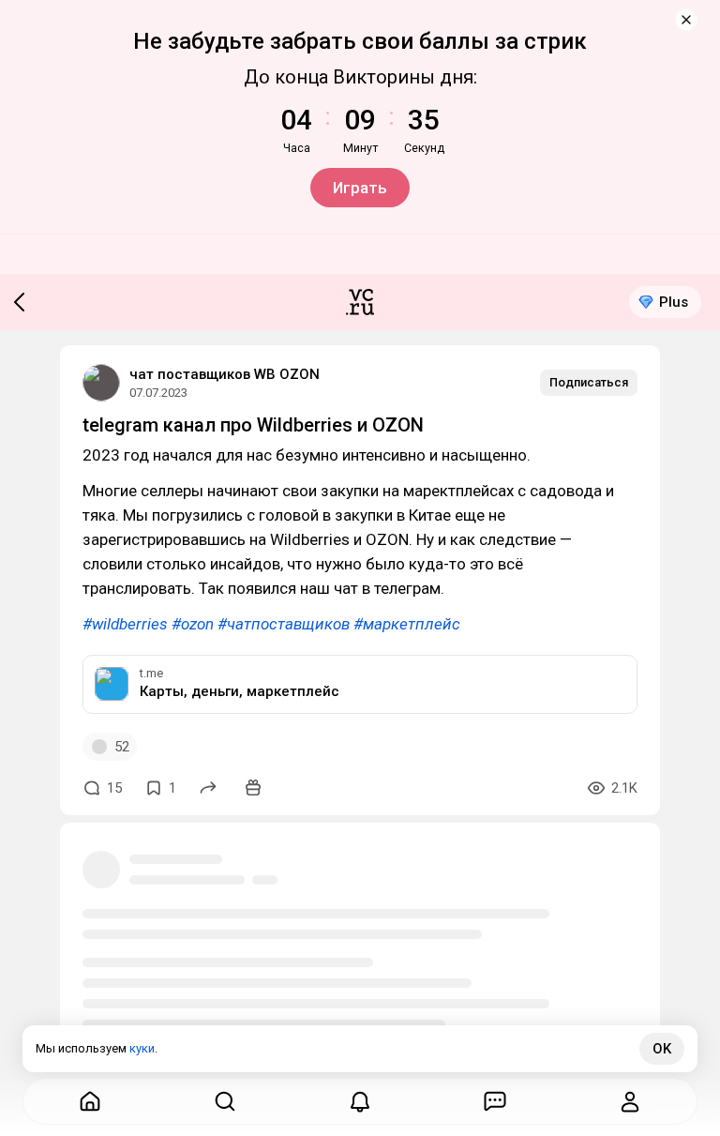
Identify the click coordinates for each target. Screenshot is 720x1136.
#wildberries (125, 623)
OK (661, 1048)
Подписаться (588, 382)
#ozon (193, 623)
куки (142, 1048)
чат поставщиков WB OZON (224, 374)
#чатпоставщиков (284, 623)
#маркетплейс (406, 623)
